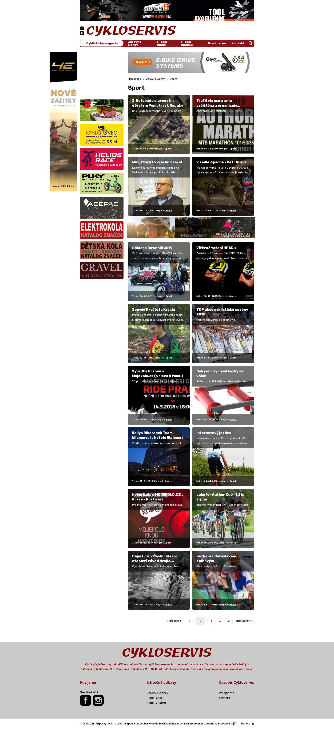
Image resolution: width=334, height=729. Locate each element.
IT (235, 723)
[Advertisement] (102, 74)
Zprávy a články (134, 43)
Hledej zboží (162, 43)
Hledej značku (187, 43)
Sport (168, 149)
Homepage (134, 78)
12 (228, 620)
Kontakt (238, 43)
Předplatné (217, 43)
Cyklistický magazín (102, 43)
